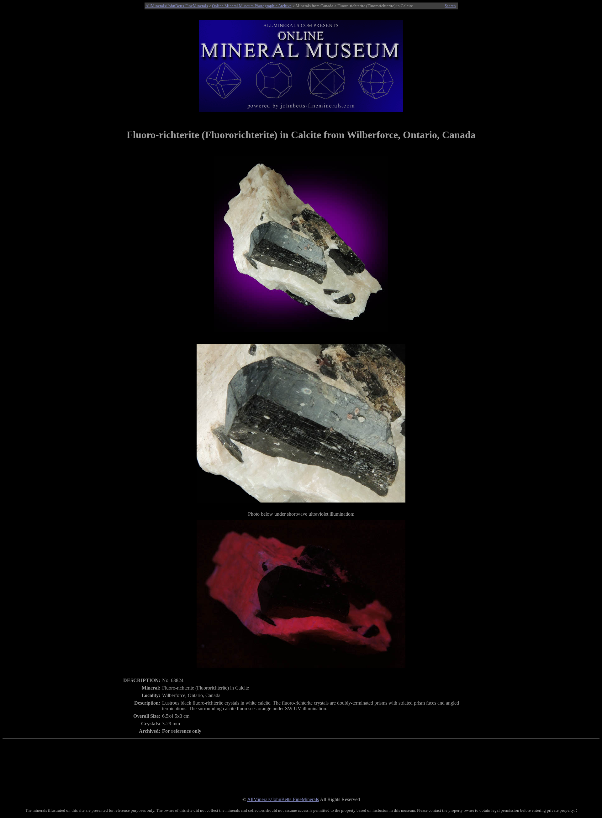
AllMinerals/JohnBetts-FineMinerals (176, 5)
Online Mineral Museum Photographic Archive (252, 5)
